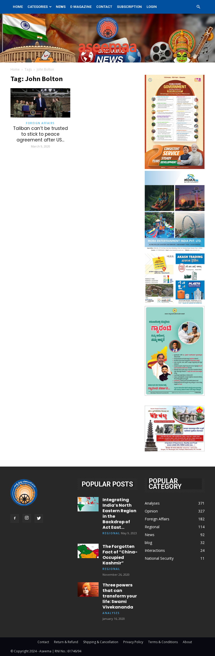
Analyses (111, 613)
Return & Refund (66, 642)
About (187, 642)
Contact (104, 7)
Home (18, 7)
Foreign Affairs (40, 123)
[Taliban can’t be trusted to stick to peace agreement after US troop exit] (40, 103)
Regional (111, 533)
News (61, 7)
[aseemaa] (107, 38)
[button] (198, 6)
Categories (38, 7)
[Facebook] (14, 518)
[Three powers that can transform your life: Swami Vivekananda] (88, 589)
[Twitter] (39, 518)
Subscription (129, 7)
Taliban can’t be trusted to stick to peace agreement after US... (40, 134)
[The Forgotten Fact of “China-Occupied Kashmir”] (88, 551)
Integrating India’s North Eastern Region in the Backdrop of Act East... (119, 513)
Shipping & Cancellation (100, 642)
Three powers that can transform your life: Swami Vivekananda (120, 596)
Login (152, 7)
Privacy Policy (133, 642)
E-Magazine (81, 7)
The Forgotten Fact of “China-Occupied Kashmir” (120, 554)
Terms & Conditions (163, 642)
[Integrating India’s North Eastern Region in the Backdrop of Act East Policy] (88, 504)
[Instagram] (27, 518)
